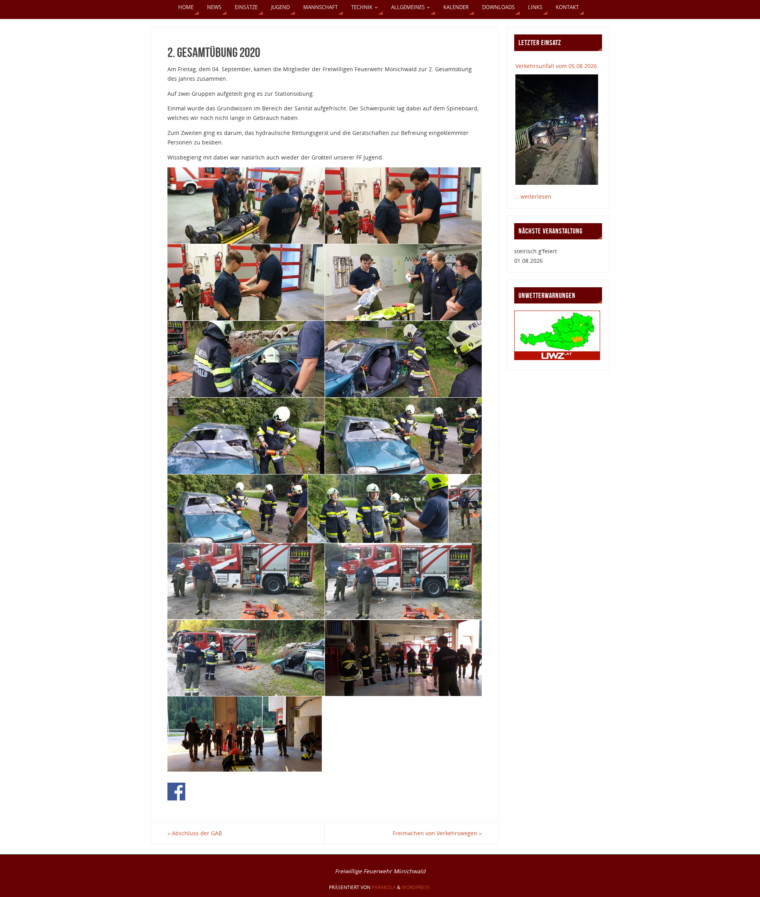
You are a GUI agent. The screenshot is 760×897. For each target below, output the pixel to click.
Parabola (384, 887)
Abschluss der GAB (194, 833)
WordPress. (416, 887)
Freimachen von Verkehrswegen (437, 833)
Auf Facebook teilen (176, 791)
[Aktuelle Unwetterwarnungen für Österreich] (557, 358)
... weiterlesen (532, 196)
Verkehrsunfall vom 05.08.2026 (556, 66)
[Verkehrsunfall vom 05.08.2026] (556, 129)
